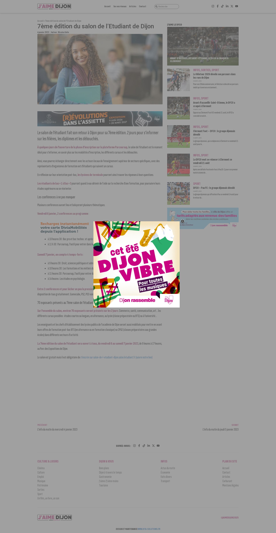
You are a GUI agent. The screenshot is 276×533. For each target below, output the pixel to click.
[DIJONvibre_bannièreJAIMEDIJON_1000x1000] (136, 306)
